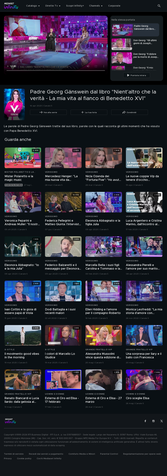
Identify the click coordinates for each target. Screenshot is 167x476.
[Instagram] (153, 421)
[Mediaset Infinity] (11, 5)
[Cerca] (159, 6)
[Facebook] (145, 421)
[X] (161, 421)
